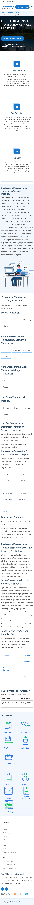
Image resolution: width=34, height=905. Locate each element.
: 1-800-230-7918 (9, 1)
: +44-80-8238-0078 (10, 864)
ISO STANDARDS (17, 70)
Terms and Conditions (9, 852)
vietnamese (7, 15)
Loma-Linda (27, 668)
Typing (5, 836)
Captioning (6, 833)
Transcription (7, 826)
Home (3, 13)
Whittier (27, 662)
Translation (6, 829)
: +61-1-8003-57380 (10, 868)
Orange (16, 668)
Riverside (27, 656)
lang (24, 13)
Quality (17, 157)
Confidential (17, 113)
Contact (5, 848)
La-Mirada (6, 656)
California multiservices (18, 902)
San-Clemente (16, 674)
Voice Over (6, 840)
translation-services (14, 13)
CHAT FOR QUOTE (22, 7)
